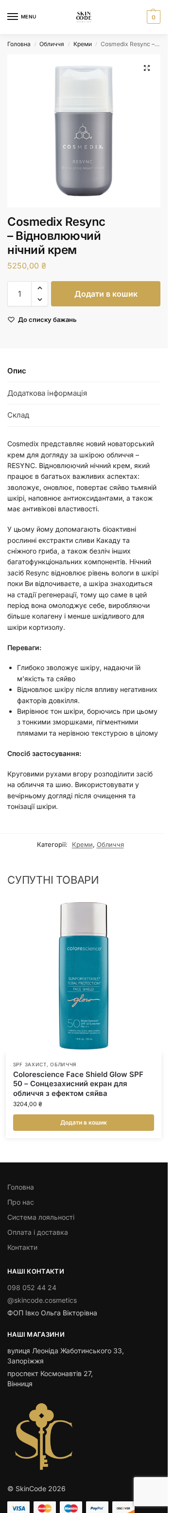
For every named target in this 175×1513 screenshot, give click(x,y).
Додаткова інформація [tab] (47, 393)
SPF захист (30, 1064)
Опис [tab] (16, 370)
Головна (19, 44)
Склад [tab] (18, 415)
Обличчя (51, 44)
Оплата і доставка (37, 1232)
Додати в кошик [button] (83, 1122)
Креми (82, 44)
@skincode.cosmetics (42, 1300)
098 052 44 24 (31, 1287)
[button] (152, 17)
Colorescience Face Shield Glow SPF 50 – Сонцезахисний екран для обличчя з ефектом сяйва (78, 1084)
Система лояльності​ (40, 1217)
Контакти (22, 1247)
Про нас (20, 1202)
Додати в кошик (106, 294)
